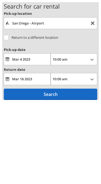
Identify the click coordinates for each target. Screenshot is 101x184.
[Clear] (92, 23)
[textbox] (50, 23)
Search (51, 94)
